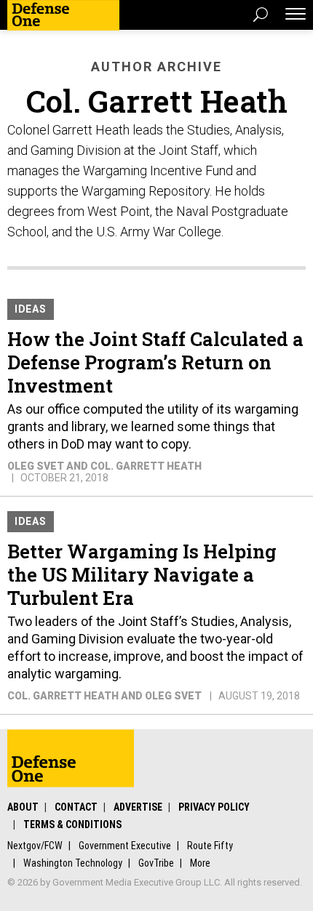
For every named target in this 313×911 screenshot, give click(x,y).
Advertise (138, 807)
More (200, 863)
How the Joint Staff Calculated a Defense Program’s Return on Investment (155, 362)
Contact (76, 807)
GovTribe (156, 863)
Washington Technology (72, 863)
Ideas (31, 309)
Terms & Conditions (72, 824)
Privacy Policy (214, 807)
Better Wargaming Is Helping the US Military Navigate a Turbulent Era (142, 574)
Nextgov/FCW (35, 845)
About (23, 807)
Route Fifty (210, 845)
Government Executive (125, 845)
